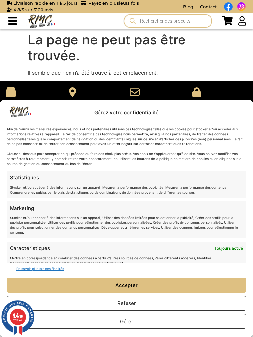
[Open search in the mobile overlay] (167, 21)
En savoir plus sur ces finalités (40, 269)
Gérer (126, 321)
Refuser (126, 303)
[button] (12, 21)
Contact (208, 6)
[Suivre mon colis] (73, 92)
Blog (188, 6)
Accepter (126, 285)
